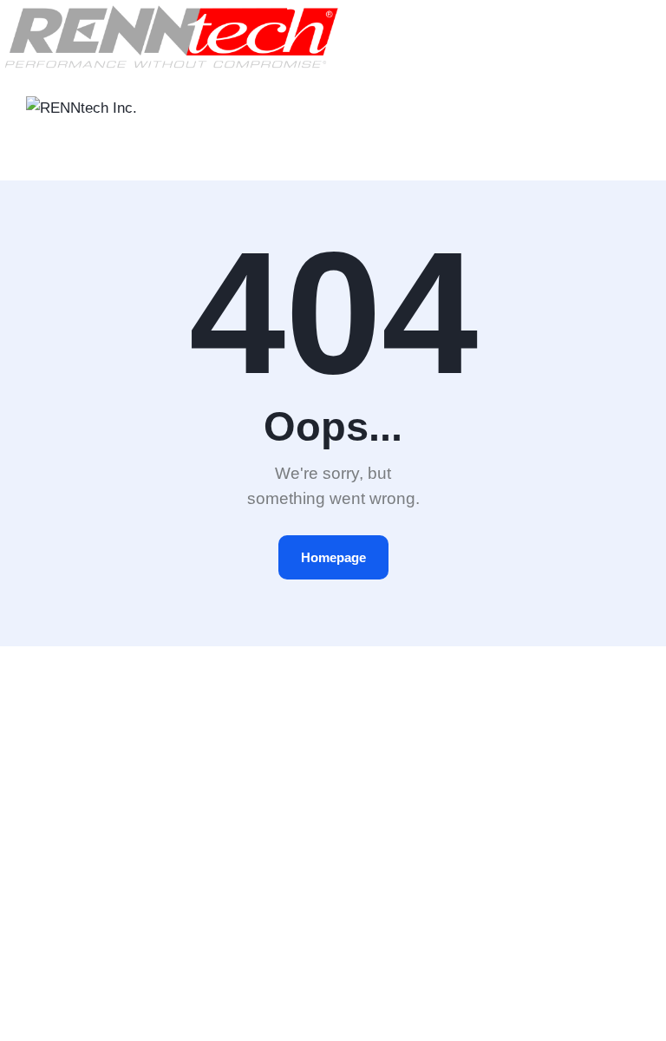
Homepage (333, 557)
